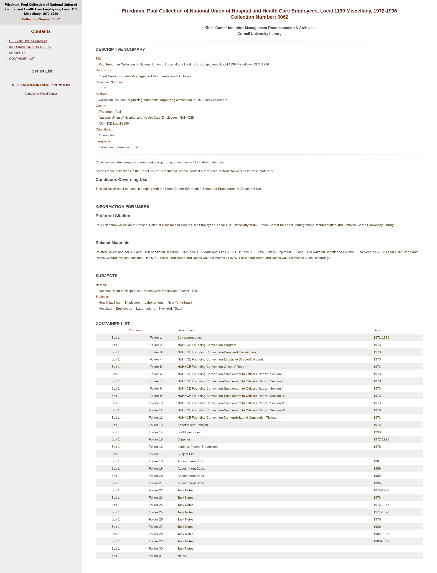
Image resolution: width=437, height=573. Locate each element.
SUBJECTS (17, 53)
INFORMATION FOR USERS (30, 47)
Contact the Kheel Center (41, 93)
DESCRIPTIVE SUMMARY (28, 41)
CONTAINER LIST (22, 58)
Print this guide (60, 85)
